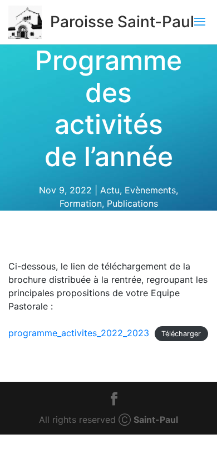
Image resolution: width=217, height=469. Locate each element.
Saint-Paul (156, 419)
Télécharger (181, 334)
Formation (81, 203)
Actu (110, 190)
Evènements (150, 190)
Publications (132, 203)
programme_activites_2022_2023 (78, 332)
